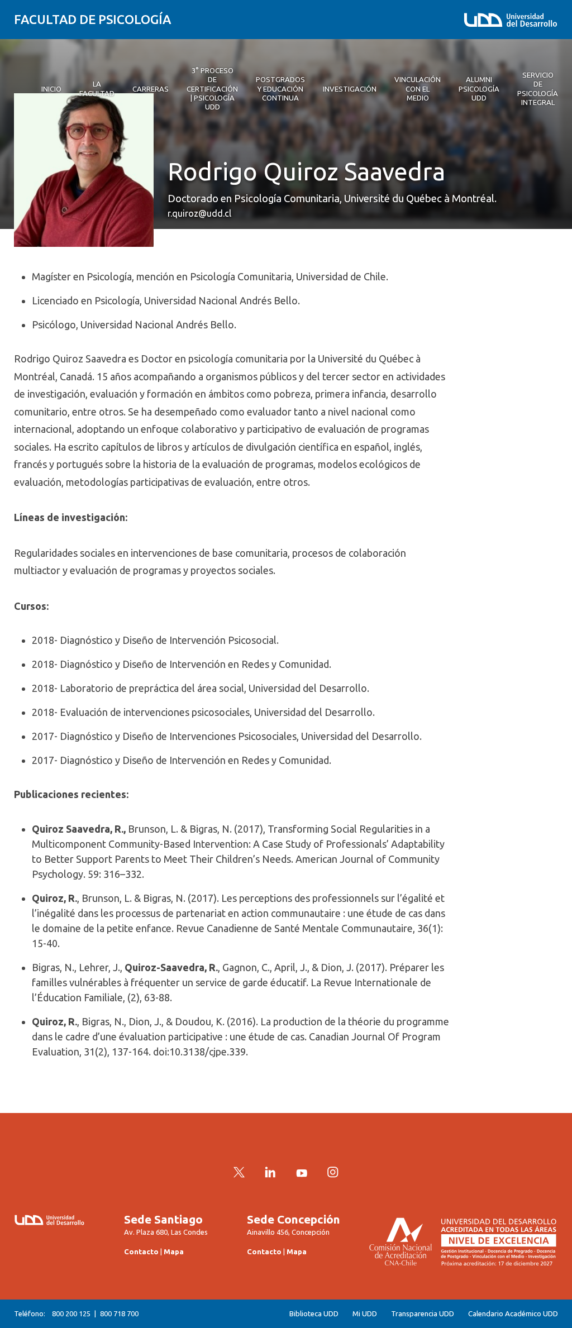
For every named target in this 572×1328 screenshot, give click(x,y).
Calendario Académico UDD (513, 1314)
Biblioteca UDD (314, 1314)
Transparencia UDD (422, 1314)
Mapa (174, 1251)
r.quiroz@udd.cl (199, 213)
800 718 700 (119, 1313)
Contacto (141, 1251)
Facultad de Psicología (92, 19)
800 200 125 (71, 1313)
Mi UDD (364, 1314)
